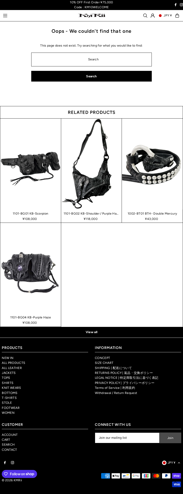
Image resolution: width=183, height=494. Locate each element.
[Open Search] (145, 16)
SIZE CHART (104, 363)
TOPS (6, 378)
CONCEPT (102, 358)
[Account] (153, 16)
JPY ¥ (168, 15)
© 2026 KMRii (12, 480)
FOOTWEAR (11, 408)
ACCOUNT (10, 435)
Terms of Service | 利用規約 (115, 388)
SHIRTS (7, 383)
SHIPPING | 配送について (113, 368)
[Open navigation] (38, 15)
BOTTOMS (9, 393)
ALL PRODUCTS (13, 363)
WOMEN (8, 413)
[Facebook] (176, 5)
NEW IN (7, 358)
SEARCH (8, 445)
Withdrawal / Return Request (116, 393)
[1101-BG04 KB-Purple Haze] (30, 268)
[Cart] (177, 16)
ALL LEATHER (12, 368)
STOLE (7, 403)
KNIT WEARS (11, 388)
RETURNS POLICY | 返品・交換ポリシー (124, 373)
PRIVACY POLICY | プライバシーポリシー (124, 383)
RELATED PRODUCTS (91, 112)
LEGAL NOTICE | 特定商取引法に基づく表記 (126, 378)
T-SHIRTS (9, 398)
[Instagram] (181, 5)
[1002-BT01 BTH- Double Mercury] (152, 164)
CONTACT (9, 450)
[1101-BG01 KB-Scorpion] (30, 164)
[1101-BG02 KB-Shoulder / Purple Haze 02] (91, 164)
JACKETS (9, 373)
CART (6, 440)
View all (92, 332)
